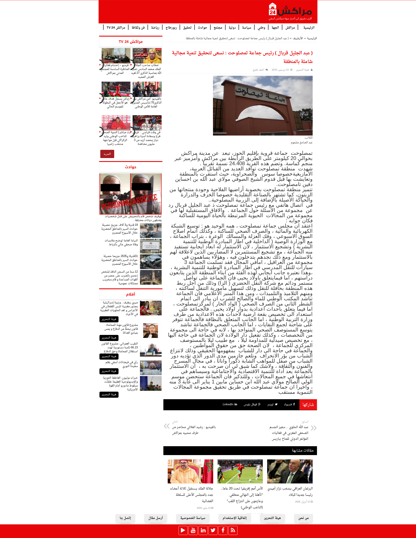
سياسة (246, 27)
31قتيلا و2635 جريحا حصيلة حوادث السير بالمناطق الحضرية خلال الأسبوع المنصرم (119, 260)
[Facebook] (223, 530)
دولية (232, 27)
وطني (261, 27)
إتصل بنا (125, 518)
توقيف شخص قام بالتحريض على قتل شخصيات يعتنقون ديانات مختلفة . (133, 218)
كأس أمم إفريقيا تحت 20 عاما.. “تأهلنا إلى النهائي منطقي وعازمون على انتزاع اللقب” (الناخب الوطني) (242, 498)
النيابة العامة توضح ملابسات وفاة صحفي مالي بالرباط (121, 242)
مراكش (290, 27)
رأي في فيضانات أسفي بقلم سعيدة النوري (122, 364)
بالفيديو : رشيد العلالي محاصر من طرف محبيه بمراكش (194, 428)
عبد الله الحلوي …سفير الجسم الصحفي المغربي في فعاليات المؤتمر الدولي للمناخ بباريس (289, 431)
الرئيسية (309, 27)
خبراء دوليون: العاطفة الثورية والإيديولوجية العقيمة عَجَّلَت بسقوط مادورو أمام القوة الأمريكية (120, 383)
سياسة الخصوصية (192, 518)
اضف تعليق (258, 70)
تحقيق (187, 27)
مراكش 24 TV (116, 27)
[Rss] (232, 530)
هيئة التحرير (109, 319)
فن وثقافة (138, 27)
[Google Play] (183, 530)
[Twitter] (213, 530)
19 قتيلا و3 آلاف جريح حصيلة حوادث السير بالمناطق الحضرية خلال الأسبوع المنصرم (119, 229)
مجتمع (218, 27)
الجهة (275, 27)
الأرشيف (298, 38)
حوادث (202, 27)
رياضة (155, 27)
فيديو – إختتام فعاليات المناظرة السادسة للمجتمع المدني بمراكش (115, 69)
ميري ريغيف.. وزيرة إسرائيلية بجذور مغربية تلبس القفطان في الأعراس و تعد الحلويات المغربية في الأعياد (119, 308)
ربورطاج (171, 27)
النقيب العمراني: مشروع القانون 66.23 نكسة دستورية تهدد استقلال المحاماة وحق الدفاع (119, 347)
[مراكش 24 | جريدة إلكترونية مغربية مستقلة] (290, 13)
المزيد (107, 153)
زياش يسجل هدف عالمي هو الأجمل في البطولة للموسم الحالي (115, 102)
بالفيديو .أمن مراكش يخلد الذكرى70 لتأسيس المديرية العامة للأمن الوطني (146, 102)
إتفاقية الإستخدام (235, 518)
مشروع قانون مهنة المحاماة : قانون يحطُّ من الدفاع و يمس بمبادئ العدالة (121, 329)
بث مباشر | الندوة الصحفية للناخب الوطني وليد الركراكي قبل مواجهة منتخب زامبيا (115, 138)
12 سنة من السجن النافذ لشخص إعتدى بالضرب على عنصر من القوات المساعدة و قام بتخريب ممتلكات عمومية (119, 277)
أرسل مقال (155, 518)
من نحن (303, 518)
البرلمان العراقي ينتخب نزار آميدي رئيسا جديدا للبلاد (290, 492)
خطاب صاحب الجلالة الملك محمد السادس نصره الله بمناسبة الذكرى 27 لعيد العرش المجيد (146, 71)
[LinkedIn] (203, 530)
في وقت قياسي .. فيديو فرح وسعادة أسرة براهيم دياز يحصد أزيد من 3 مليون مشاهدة (146, 138)
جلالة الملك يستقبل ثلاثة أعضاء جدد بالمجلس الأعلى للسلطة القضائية (191, 495)
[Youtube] (193, 530)
